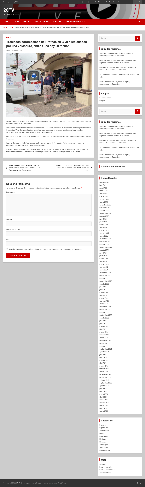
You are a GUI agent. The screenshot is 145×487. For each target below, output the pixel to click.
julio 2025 (102, 219)
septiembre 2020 (105, 383)
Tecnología (103, 448)
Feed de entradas (105, 467)
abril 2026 (103, 194)
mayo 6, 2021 (11, 50)
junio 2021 (103, 357)
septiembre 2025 (105, 213)
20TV (8, 10)
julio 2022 (102, 321)
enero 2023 (103, 304)
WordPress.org (105, 473)
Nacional (93, 2)
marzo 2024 (103, 264)
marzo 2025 (103, 230)
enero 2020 (103, 405)
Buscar (137, 38)
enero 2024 (103, 270)
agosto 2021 (104, 352)
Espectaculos (104, 428)
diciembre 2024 (105, 239)
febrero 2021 (104, 369)
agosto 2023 (104, 284)
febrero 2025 (104, 233)
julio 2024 (102, 253)
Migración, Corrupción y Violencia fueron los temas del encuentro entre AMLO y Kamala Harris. (72, 167)
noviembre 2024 (105, 242)
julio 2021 (102, 355)
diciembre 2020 (105, 374)
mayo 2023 (103, 292)
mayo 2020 (103, 394)
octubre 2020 (104, 380)
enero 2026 (103, 202)
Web (8, 239)
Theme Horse (36, 483)
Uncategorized (104, 450)
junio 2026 (103, 188)
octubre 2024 (104, 244)
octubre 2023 (104, 278)
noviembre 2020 (105, 377)
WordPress (62, 483)
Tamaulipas (103, 445)
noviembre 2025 (105, 208)
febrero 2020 (104, 403)
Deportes (112, 2)
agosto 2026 (104, 182)
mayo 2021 (103, 360)
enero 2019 (103, 411)
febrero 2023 (104, 301)
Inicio (79, 2)
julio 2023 (102, 287)
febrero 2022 (104, 335)
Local (85, 2)
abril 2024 (103, 261)
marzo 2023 (103, 298)
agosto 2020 (104, 386)
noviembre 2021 (105, 343)
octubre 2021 (104, 346)
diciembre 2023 (105, 273)
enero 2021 (103, 372)
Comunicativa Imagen (125, 2)
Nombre (9, 219)
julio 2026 (102, 185)
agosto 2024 (104, 250)
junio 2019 (103, 408)
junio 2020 (103, 391)
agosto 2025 (104, 216)
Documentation (105, 98)
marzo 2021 (103, 366)
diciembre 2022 (105, 307)
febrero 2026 (104, 199)
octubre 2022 (104, 312)
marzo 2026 (103, 196)
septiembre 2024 (105, 247)
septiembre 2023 (105, 281)
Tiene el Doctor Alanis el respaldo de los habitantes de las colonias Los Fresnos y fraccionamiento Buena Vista (24, 167)
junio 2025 (103, 222)
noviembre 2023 (105, 276)
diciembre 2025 (105, 205)
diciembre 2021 (105, 341)
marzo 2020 (103, 400)
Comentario (11, 192)
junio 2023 (103, 290)
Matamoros (103, 436)
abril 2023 (103, 295)
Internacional (102, 2)
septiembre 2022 (105, 315)
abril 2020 (103, 397)
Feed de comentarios (107, 470)
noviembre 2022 (105, 309)
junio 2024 (103, 256)
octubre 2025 (104, 211)
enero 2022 (103, 338)
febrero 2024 (104, 267)
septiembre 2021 (105, 349)
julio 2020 (102, 389)
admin (19, 50)
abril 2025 (103, 227)
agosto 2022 (104, 318)
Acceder (102, 464)
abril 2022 (103, 329)
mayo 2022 (103, 326)
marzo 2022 (103, 332)
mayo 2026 (103, 191)
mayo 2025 (103, 225)
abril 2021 (103, 363)
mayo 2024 (103, 259)
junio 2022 (103, 324)
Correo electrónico (14, 229)
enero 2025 (103, 236)
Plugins (102, 101)
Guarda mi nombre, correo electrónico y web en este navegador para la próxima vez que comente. (45, 249)
